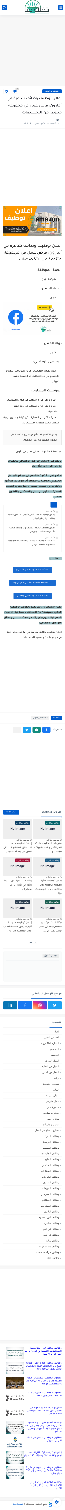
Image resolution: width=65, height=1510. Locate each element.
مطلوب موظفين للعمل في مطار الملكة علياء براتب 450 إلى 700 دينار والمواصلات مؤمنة (43, 1381)
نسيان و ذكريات (51, 1124)
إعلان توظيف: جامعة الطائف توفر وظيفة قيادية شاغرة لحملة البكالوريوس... (32, 530)
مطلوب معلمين (51, 1112)
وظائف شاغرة (51, 1223)
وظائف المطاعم (50, 1200)
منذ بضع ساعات (52, 840)
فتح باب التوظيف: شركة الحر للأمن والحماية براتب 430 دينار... (48, 847)
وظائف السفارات (50, 1170)
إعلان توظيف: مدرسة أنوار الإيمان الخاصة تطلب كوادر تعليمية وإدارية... (17, 926)
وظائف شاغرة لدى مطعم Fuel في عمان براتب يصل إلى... (50, 926)
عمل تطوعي (52, 1101)
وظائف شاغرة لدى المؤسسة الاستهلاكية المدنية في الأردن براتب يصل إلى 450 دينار (43, 1351)
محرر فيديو (53, 1107)
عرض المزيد (11, 812)
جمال (56, 1089)
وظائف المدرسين (50, 1194)
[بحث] (4, 7)
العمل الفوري (52, 1060)
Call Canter (53, 1258)
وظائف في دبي (51, 1234)
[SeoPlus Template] (50, 1504)
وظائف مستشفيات (49, 1246)
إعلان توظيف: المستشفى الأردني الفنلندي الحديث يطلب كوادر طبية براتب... (31, 517)
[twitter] (55, 1005)
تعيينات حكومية (51, 1083)
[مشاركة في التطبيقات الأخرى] (17, 730)
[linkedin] (10, 1005)
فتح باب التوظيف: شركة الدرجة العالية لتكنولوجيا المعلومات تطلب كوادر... (31, 543)
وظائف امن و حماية (49, 1217)
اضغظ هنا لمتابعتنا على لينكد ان (32, 596)
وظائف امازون (51, 1211)
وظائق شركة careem (47, 1252)
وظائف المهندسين (49, 1205)
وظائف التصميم (50, 1147)
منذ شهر (48, 511)
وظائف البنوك (51, 1136)
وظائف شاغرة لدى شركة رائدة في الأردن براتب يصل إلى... (18, 885)
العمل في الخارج (50, 1066)
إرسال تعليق (50, 956)
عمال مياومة (52, 1095)
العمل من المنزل (50, 1072)
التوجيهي (54, 1054)
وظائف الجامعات (50, 1153)
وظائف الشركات (50, 1176)
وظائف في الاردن (52, 91)
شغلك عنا (18, 1504)
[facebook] (25, 1005)
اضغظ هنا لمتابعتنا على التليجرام (32, 570)
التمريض (54, 1049)
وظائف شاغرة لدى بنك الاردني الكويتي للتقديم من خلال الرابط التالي (45, 1485)
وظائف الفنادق (51, 1182)
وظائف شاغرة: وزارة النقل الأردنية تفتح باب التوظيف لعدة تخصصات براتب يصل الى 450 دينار (44, 1366)
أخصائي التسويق (50, 1037)
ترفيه (56, 1078)
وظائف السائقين (50, 1165)
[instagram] (40, 1005)
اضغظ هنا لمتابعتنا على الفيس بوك (30, 583)
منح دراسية (53, 1118)
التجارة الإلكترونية (49, 1043)
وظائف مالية (52, 1240)
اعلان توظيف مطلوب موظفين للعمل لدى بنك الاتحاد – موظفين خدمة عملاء (44, 1411)
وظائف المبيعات (50, 1188)
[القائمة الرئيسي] (60, 7)
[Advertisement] (32, 51)
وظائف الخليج (51, 1159)
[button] (46, 730)
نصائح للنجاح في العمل (47, 1130)
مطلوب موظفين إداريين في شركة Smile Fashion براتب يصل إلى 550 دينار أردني (44, 1470)
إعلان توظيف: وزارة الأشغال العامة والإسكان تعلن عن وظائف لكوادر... (17, 847)
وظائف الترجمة (51, 1141)
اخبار (56, 1031)
